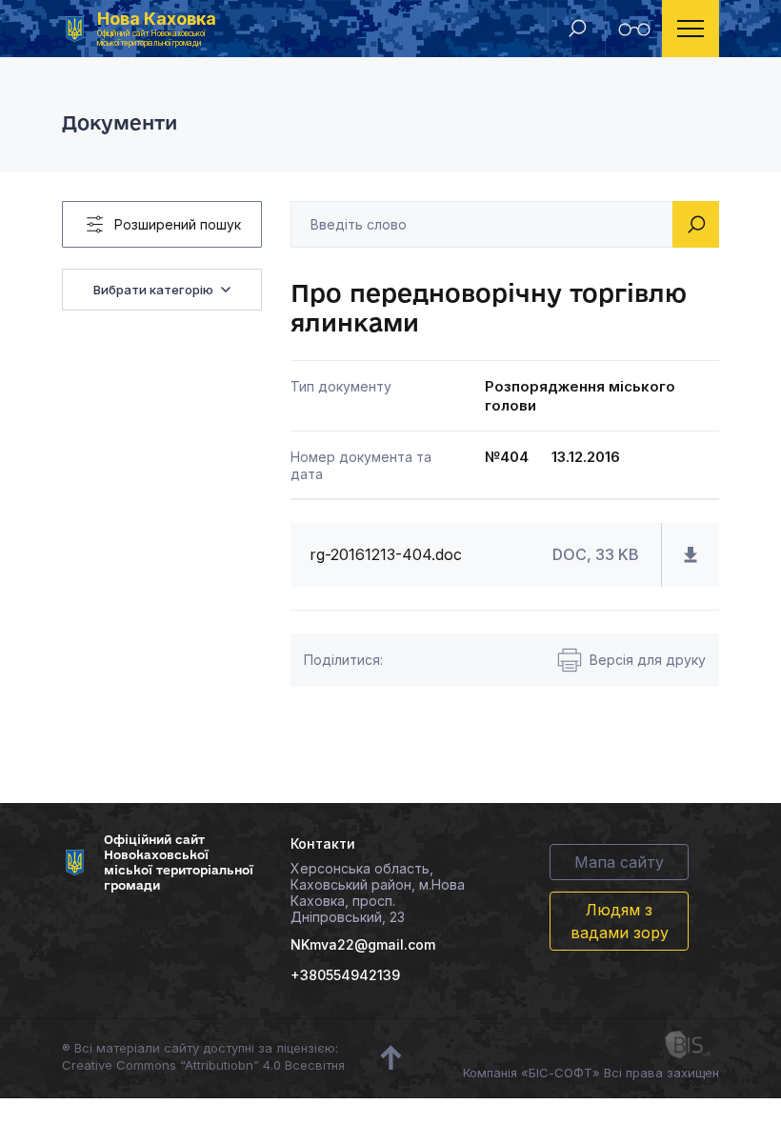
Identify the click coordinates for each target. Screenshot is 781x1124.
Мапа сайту (619, 862)
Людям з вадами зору (620, 921)
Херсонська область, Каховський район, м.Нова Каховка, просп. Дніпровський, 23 (377, 892)
